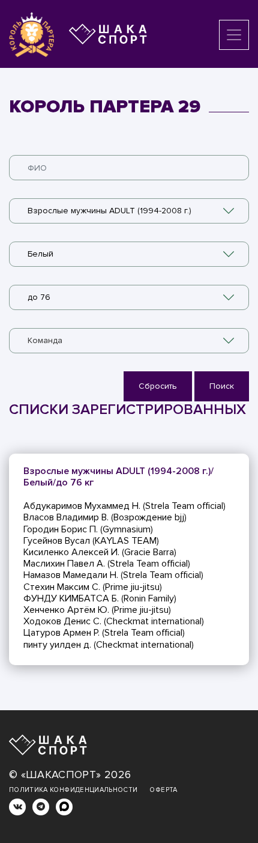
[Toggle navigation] (234, 35)
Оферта (163, 790)
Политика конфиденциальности (73, 790)
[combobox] (129, 211)
